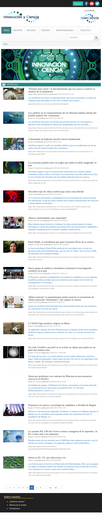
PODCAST (45, 30)
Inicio (5, 44)
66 (56, 487)
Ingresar (78, 3)
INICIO (6, 30)
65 (50, 487)
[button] (8, 64)
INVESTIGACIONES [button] (64, 30)
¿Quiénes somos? (17, 501)
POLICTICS (85, 30)
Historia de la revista (17, 505)
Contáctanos (14, 508)
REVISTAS (17, 30)
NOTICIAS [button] (31, 30)
